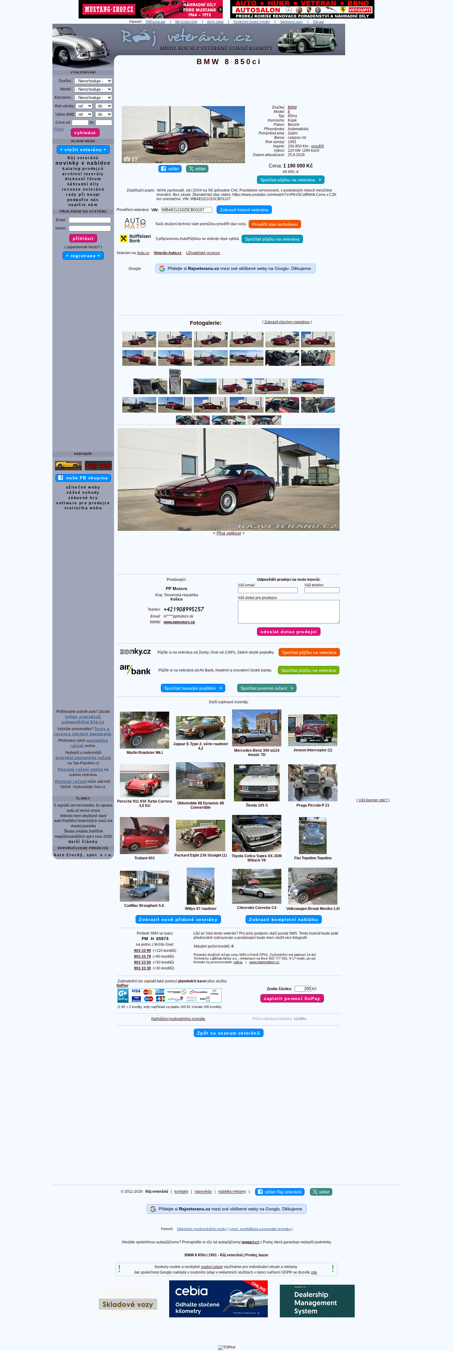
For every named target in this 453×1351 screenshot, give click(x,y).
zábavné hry (83, 498)
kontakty (181, 1192)
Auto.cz (143, 253)
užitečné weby (83, 487)
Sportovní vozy (291, 21)
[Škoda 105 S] (257, 801)
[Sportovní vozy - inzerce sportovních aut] (68, 470)
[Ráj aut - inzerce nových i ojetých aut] (98, 470)
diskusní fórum (83, 179)
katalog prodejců (83, 169)
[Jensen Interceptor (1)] (312, 746)
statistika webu (83, 508)
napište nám (83, 205)
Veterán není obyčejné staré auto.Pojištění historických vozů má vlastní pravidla (83, 821)
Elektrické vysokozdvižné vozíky (202, 1229)
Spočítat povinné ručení (267, 688)
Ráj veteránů (83, 158)
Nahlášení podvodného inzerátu (178, 1019)
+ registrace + (83, 255)
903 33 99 (142, 950)
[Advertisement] (373, 116)
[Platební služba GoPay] (169, 1002)
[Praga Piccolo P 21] (312, 801)
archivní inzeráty (83, 174)
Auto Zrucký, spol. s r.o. (83, 855)
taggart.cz (250, 1242)
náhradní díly (83, 184)
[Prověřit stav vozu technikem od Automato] (135, 227)
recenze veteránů (83, 189)
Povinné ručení (71, 781)
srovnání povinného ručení (83, 758)
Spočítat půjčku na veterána (290, 179)
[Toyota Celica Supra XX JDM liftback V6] (256, 851)
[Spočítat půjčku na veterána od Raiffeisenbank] (135, 241)
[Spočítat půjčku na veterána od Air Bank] (135, 673)
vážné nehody (83, 492)
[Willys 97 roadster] (200, 904)
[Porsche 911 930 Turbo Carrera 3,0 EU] (144, 797)
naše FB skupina (85, 477)
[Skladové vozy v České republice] (128, 1316)
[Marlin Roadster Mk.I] (144, 748)
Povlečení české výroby (252, 21)
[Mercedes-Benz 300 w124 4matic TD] (256, 746)
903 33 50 (142, 962)
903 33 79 (142, 956)
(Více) (59, 129)
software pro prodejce (83, 503)
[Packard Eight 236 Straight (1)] (200, 851)
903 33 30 (142, 968)
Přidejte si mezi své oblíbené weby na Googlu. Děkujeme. (238, 268)
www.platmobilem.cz (264, 962)
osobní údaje (212, 1267)
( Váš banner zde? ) (373, 800)
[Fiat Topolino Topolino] (313, 854)
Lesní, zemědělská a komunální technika (260, 1229)
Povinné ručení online (80, 769)
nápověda (203, 1192)
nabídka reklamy (232, 1192)
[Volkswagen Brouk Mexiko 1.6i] (312, 904)
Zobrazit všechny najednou (287, 322)
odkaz (238, 962)
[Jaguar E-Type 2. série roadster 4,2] (200, 739)
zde (314, 1272)
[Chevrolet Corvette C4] (256, 903)
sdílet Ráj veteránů (282, 1191)
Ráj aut (318, 21)
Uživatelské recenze (203, 253)
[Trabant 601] (144, 854)
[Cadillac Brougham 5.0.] (144, 901)
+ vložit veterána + (83, 149)
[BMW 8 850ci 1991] (229, 529)
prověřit (317, 146)
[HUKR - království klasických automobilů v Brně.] (302, 17)
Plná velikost (229, 533)
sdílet (172, 168)
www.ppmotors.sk (179, 622)
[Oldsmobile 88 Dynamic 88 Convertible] (200, 799)
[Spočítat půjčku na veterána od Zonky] (135, 654)
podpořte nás (83, 200)
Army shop (215, 21)
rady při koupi (83, 194)
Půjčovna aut (155, 21)
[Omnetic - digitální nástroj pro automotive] (317, 1316)
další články (83, 842)
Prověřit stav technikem (275, 224)
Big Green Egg (186, 21)
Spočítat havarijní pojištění (193, 688)
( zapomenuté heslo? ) (83, 247)
